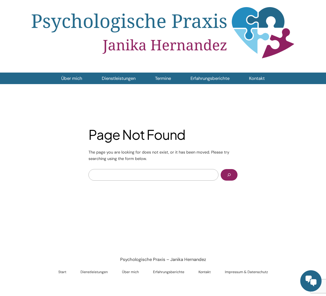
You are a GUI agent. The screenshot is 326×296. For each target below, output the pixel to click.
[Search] (229, 175)
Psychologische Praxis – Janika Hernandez (163, 259)
